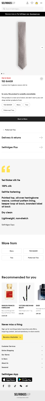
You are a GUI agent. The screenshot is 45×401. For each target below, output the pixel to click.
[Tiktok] (15, 387)
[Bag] (37, 3)
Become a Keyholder (10, 337)
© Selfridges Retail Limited (22, 397)
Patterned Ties (10, 130)
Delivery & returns (11, 137)
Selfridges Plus (10, 147)
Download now (35, 14)
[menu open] (41, 3)
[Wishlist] (32, 3)
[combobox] (24, 9)
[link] (9, 312)
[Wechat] (21, 387)
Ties (11, 258)
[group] (22, 300)
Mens (12, 251)
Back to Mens (22, 119)
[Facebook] (3, 387)
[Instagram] (9, 387)
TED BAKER (7, 81)
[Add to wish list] (41, 79)
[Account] (27, 3)
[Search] (4, 9)
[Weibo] (26, 387)
